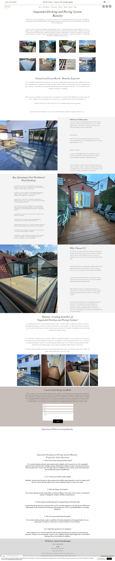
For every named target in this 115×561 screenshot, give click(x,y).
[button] (40, 7)
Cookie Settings (101, 558)
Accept (109, 558)
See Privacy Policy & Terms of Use (14, 559)
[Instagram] (103, 6)
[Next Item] (95, 370)
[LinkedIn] (110, 6)
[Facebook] (107, 6)
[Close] (113, 559)
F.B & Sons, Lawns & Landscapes (58, 2)
